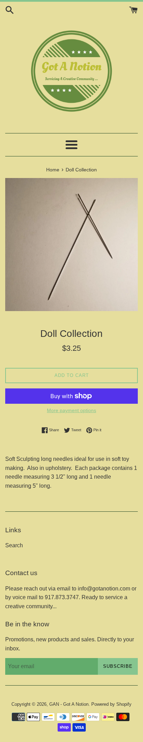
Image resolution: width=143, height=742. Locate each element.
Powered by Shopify (111, 704)
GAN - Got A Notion (69, 704)
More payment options (71, 410)
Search (14, 545)
